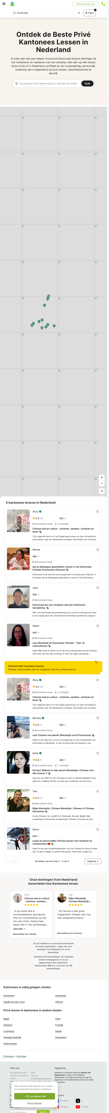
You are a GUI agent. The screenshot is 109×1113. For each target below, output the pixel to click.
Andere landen (10, 1043)
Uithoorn (59, 1002)
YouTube (85, 1107)
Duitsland (7, 1025)
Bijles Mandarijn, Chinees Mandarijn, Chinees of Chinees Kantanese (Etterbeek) (81, 900)
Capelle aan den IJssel (14, 1002)
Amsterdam (60, 995)
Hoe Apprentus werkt (18, 1073)
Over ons (34, 1076)
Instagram (64, 1107)
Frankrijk (59, 1025)
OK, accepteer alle (35, 1096)
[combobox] (46, 12)
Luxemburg (8, 1031)
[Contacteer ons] (103, 4)
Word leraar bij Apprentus (41, 1079)
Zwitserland (60, 1037)
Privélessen (8, 1056)
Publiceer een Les (85, 4)
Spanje (58, 1031)
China (57, 1019)
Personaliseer (34, 1103)
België (6, 1019)
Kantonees (21, 1056)
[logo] (12, 4)
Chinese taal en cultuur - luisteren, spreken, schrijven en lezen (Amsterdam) (37, 900)
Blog (33, 1073)
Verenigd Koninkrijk (12, 1037)
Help (12, 1081)
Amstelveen (8, 995)
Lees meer (18, 928)
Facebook (64, 1101)
